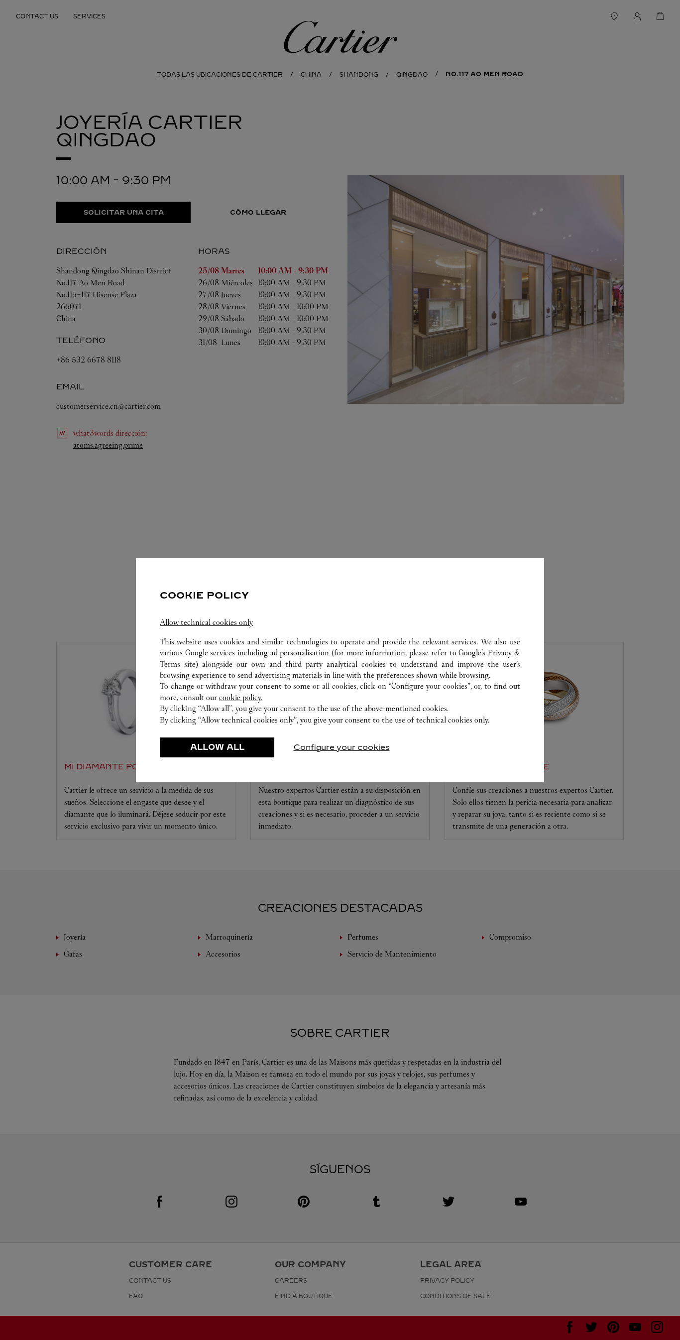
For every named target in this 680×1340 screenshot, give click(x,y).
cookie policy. (240, 697)
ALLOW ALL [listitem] (217, 747)
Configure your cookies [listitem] (342, 747)
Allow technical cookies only (206, 622)
